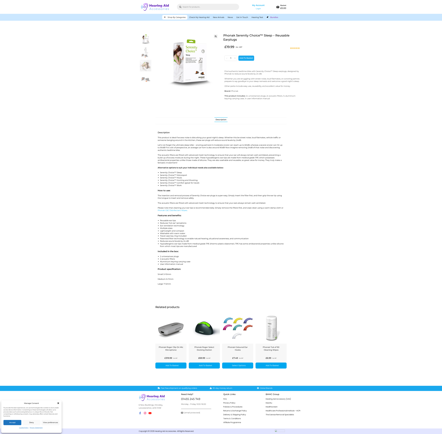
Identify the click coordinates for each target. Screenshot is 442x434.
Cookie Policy (24, 427)
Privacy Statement (36, 427)
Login (258, 8)
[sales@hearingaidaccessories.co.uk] (182, 413)
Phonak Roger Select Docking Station (204, 348)
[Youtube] (150, 413)
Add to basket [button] (172, 365)
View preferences (50, 422)
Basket (283, 5)
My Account (258, 5)
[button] (58, 403)
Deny (31, 422)
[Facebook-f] (140, 413)
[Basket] (277, 7)
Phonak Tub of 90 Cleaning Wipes (271, 348)
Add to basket (246, 58)
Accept (12, 422)
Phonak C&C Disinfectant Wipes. (173, 210)
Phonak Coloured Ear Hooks (238, 348)
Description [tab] (221, 120)
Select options (239, 365)
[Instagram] (145, 413)
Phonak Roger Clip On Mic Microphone (171, 348)
